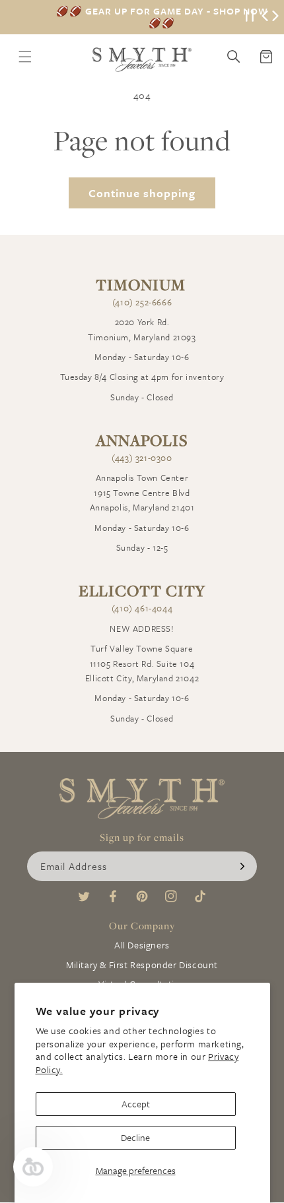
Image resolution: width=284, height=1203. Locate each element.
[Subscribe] (242, 866)
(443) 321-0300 (142, 457)
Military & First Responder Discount (142, 965)
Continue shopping (142, 193)
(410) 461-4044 (142, 608)
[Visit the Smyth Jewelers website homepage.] (142, 59)
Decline (135, 1137)
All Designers (142, 945)
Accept (136, 1104)
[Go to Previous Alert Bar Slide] (265, 17)
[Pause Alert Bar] (249, 17)
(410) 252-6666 (142, 302)
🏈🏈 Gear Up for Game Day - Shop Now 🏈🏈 (162, 17)
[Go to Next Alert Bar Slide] (275, 17)
